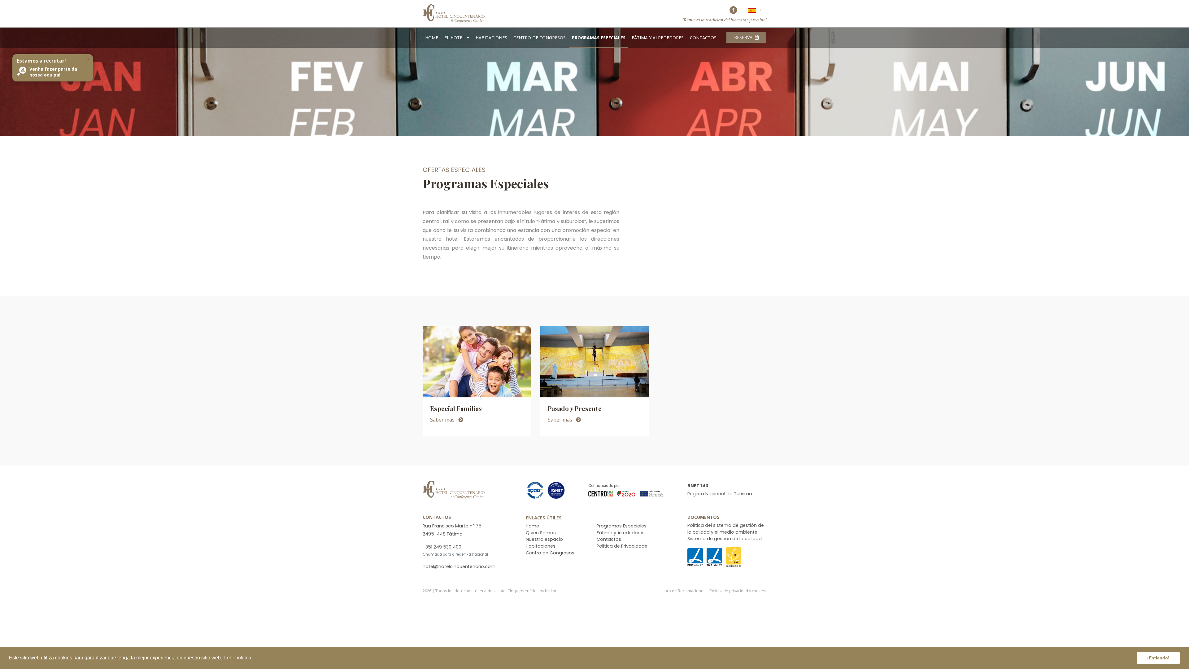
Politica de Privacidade (622, 546)
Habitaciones (491, 38)
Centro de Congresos (539, 38)
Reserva (744, 37)
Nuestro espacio (544, 539)
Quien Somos (541, 533)
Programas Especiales (598, 38)
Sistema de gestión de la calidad (724, 539)
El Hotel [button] (455, 38)
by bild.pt (548, 590)
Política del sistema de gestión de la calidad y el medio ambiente (725, 528)
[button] (754, 10)
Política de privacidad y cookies (737, 590)
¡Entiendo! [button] (1158, 657)
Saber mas (443, 419)
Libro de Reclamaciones (684, 590)
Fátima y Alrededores (658, 38)
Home (431, 38)
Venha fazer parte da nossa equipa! (53, 72)
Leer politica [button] (237, 657)
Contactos (703, 38)
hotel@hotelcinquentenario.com (459, 566)
